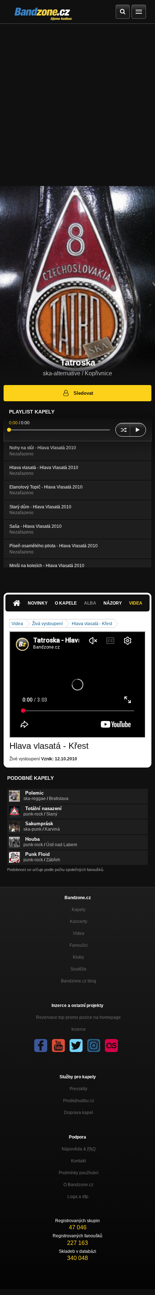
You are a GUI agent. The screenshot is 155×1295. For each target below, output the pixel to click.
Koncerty (78, 921)
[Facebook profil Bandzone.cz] (40, 1045)
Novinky (38, 603)
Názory (112, 603)
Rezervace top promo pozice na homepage (78, 1017)
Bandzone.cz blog (78, 981)
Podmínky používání (78, 1172)
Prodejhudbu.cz (78, 1100)
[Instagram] (93, 1045)
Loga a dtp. (78, 1196)
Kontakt (78, 1160)
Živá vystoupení (47, 623)
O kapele (66, 603)
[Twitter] (76, 1045)
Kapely (78, 909)
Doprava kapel (78, 1112)
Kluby (78, 957)
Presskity (78, 1088)
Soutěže (78, 969)
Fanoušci (79, 945)
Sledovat (83, 393)
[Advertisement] (77, 104)
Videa (135, 603)
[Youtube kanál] (58, 1045)
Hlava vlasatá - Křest (92, 623)
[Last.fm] (111, 1045)
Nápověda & (79, 1149)
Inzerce (78, 1029)
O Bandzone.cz (78, 1184)
